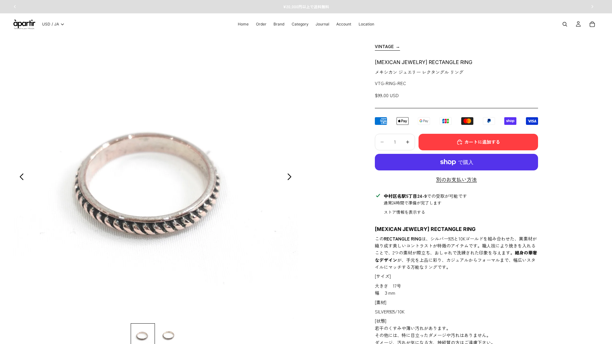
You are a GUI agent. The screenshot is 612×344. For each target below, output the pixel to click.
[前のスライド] (20, 178)
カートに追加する (482, 142)
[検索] (565, 24)
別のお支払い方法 (456, 179)
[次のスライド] (291, 178)
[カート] (592, 24)
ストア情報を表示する (404, 212)
